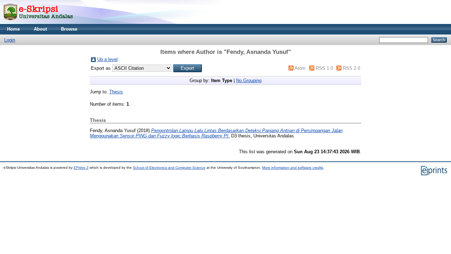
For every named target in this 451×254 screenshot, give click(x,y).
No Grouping (248, 80)
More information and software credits (292, 167)
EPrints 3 (81, 167)
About (40, 29)
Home (13, 29)
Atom (300, 68)
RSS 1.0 (324, 68)
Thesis (116, 91)
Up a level (107, 59)
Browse (69, 29)
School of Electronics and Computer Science (169, 167)
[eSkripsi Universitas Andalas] (38, 22)
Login (9, 40)
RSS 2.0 (351, 68)
